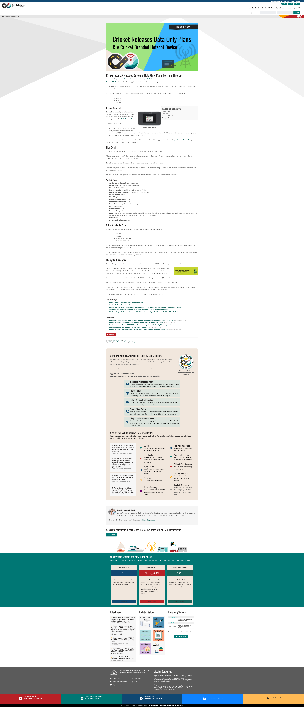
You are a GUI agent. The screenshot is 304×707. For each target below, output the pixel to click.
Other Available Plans (168, 116)
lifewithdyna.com (148, 520)
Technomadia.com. (139, 673)
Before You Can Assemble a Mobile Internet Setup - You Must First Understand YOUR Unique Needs (145, 307)
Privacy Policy (153, 705)
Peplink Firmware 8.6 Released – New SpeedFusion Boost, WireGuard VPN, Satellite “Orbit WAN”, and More (122, 490)
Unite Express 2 (126, 119)
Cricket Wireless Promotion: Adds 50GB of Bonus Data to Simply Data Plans (136, 322)
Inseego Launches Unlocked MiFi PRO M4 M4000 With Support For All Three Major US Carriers (122, 477)
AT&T (135, 79)
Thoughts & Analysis (168, 118)
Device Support (166, 111)
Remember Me (256, 13)
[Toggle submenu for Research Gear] (285, 8)
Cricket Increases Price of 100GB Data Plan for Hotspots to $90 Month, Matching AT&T (140, 325)
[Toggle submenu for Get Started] (260, 8)
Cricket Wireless (112, 82)
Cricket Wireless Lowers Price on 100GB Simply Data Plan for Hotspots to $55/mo (138, 329)
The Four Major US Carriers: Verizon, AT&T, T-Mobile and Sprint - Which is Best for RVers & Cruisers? (145, 312)
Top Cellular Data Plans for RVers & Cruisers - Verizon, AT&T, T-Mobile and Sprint (138, 309)
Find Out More (111, 534)
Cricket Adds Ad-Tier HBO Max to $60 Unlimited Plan (128, 327)
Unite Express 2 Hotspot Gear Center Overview (126, 302)
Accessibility (179, 705)
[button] (299, 8)
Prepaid (115, 342)
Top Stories (129, 453)
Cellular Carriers (128, 79)
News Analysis (129, 633)
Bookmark (111, 335)
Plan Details (165, 114)
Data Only (132, 342)
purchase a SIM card (181, 140)
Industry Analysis (123, 468)
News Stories (123, 453)
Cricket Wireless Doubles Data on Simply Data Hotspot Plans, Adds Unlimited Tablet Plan (141, 320)
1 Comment (158, 79)
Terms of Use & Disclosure (166, 705)
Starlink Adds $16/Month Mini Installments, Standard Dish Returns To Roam (122, 658)
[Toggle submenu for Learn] (292, 8)
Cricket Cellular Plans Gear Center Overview (125, 305)
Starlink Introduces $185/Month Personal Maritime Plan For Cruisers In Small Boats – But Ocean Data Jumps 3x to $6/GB (123, 448)
